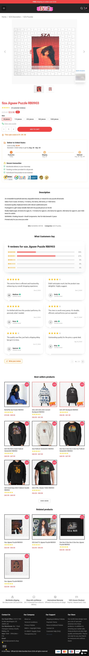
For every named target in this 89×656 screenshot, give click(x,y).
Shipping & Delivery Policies (55, 619)
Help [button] (85, 653)
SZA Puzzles (28, 17)
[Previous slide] (5, 51)
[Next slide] (84, 51)
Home (4, 17)
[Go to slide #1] (39, 89)
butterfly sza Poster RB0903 (14, 410)
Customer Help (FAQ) (53, 631)
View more (44, 501)
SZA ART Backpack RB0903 (69, 410)
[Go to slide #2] (50, 89)
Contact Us (50, 628)
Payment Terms (51, 622)
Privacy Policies (29, 625)
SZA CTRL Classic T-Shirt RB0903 (43, 488)
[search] (81, 8)
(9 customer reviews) (18, 108)
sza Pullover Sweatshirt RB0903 (43, 449)
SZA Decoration (15, 17)
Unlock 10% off (4, 646)
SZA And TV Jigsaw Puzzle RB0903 (44, 542)
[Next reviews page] (83, 362)
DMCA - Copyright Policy (32, 628)
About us (27, 619)
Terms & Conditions (30, 622)
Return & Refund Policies (54, 625)
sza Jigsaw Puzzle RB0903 (13, 542)
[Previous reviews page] (72, 362)
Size (3, 116)
